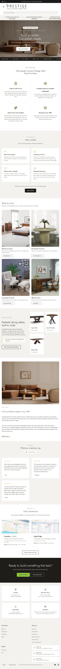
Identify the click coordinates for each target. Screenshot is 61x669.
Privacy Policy (35, 639)
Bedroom (3, 629)
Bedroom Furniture (7, 249)
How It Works (35, 631)
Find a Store (34, 634)
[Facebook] (2, 1)
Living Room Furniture (8, 298)
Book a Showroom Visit (30, 552)
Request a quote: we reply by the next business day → (32, 1)
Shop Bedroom (6, 255)
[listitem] (37, 322)
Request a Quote (23, 574)
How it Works (30, 190)
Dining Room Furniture (37, 249)
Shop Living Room (7, 303)
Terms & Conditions (36, 642)
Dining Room (4, 631)
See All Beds (34, 18)
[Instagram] (5, 1)
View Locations (12, 18)
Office (2, 637)
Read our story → (6, 436)
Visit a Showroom (38, 49)
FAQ (2, 652)
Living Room (4, 634)
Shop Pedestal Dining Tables (11, 347)
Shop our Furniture (23, 49)
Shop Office (35, 303)
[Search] (56, 12)
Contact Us (4, 650)
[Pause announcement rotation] (59, 1)
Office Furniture (35, 298)
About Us (34, 629)
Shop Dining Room (37, 255)
